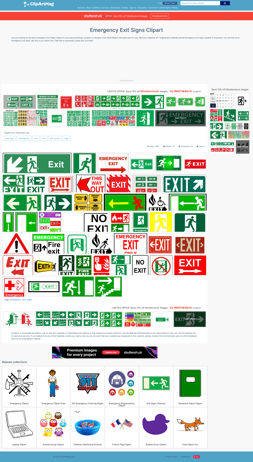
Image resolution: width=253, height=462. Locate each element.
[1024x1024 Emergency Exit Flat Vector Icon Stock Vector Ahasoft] (195, 164)
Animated (115, 7)
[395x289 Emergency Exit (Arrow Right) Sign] (113, 164)
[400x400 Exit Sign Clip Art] (160, 244)
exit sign (10, 138)
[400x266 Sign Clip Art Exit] (44, 288)
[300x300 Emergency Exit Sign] (157, 203)
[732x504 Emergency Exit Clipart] (48, 244)
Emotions (153, 7)
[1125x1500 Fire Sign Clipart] (101, 266)
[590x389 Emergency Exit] (58, 203)
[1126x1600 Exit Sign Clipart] (66, 266)
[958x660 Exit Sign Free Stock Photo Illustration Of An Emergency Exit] (130, 244)
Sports (133, 7)
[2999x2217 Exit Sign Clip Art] (18, 266)
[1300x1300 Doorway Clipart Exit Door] (36, 185)
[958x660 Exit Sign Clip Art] (90, 185)
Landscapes (165, 7)
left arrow (55, 138)
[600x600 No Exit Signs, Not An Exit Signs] (161, 266)
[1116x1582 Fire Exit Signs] (84, 266)
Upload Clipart (170, 3)
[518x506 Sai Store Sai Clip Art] (14, 288)
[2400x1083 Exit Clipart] (184, 185)
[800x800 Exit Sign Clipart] (46, 266)
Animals (81, 7)
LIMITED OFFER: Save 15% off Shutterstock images (140, 307)
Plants (175, 7)
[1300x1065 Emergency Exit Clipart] (169, 164)
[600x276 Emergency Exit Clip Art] (125, 203)
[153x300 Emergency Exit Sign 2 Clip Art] (8, 223)
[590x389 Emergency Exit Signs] (189, 223)
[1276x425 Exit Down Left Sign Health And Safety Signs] (37, 164)
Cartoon (105, 7)
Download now (159, 16)
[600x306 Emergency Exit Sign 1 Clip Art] (187, 203)
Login (160, 3)
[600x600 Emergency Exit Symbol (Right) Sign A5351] (84, 164)
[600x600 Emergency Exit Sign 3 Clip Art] (26, 223)
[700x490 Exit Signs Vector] (146, 185)
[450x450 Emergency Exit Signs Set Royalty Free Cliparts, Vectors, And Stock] (120, 223)
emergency (24, 138)
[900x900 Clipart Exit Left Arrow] (141, 164)
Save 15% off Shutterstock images (230, 89)
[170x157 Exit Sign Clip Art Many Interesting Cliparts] (14, 185)
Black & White (93, 7)
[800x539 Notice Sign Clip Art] (190, 266)
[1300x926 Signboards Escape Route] (78, 288)
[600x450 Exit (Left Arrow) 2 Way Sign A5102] (61, 185)
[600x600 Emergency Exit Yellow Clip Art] (161, 223)
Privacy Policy (172, 457)
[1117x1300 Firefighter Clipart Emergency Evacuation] (121, 266)
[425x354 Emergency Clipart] (16, 244)
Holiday (124, 7)
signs (29, 299)
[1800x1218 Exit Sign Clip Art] (189, 244)
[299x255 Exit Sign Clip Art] (118, 185)
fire (43, 138)
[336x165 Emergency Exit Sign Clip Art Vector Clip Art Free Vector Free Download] (85, 223)
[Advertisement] (126, 61)
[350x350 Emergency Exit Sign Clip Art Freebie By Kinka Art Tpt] (50, 223)
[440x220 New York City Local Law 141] (22, 203)
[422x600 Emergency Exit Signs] (140, 223)
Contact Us (186, 457)
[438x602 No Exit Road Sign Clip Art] (140, 266)
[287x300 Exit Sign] (101, 244)
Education (142, 7)
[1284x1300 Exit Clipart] (78, 244)
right (66, 138)
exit (36, 138)
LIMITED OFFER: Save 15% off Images (137, 91)
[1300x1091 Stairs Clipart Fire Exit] (108, 288)
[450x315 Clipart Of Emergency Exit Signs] (88, 203)
